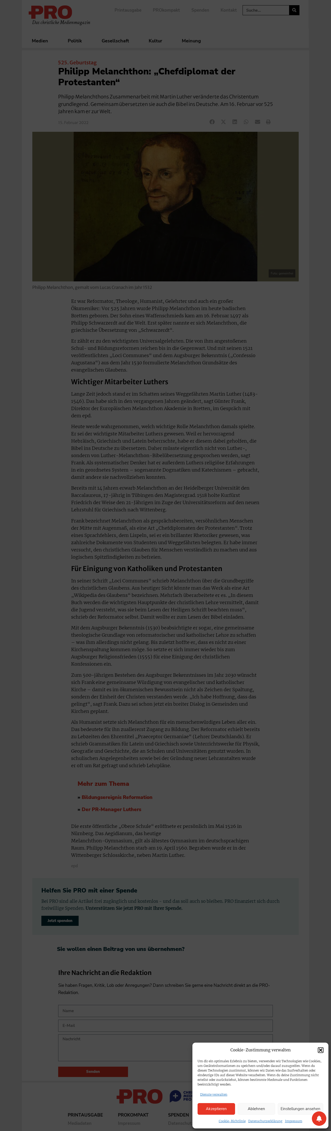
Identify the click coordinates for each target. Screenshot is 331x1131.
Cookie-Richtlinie (232, 1121)
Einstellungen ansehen (300, 1108)
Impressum (293, 1121)
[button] (320, 1050)
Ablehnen (256, 1108)
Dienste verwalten (213, 1094)
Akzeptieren (216, 1108)
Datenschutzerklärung (265, 1121)
